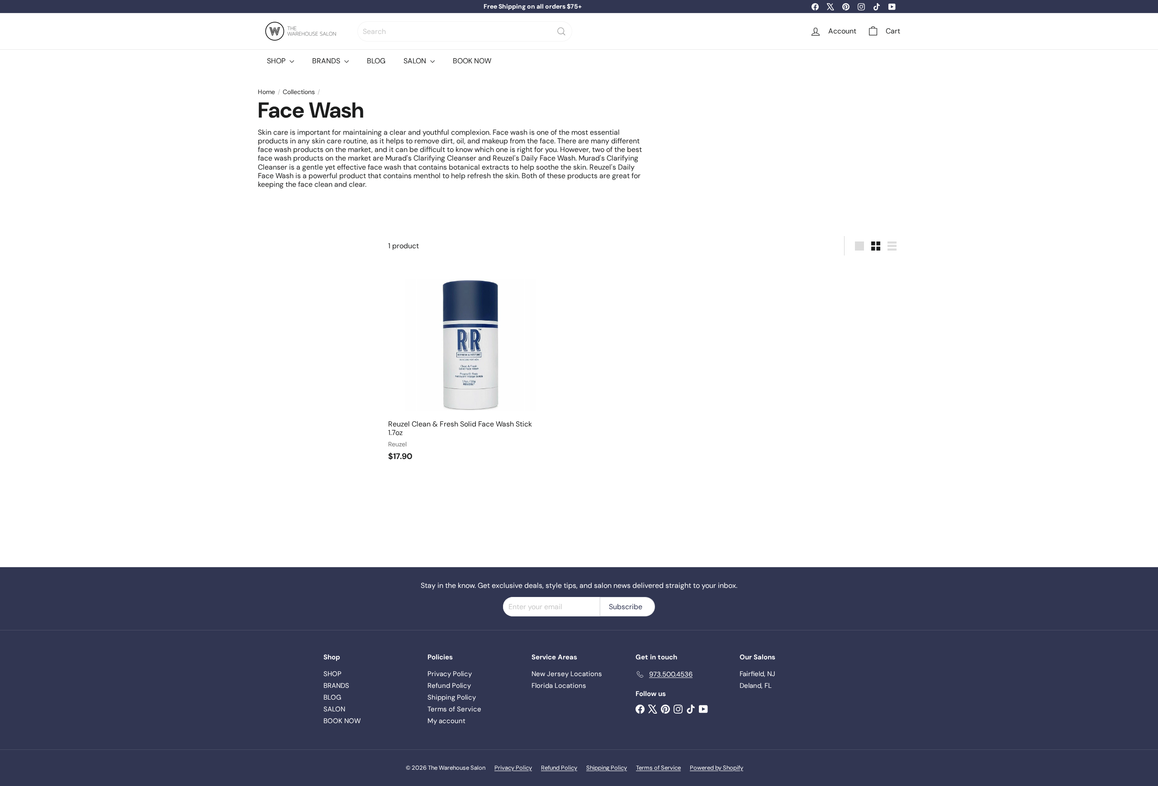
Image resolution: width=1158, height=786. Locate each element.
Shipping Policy (451, 697)
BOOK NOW (472, 61)
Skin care (273, 132)
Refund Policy (449, 685)
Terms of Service (454, 709)
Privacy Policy (449, 673)
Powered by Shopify (716, 768)
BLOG (376, 61)
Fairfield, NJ (757, 673)
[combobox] (464, 31)
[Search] (561, 31)
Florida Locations (559, 685)
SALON (415, 61)
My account (446, 720)
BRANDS (327, 61)
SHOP (277, 61)
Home (266, 92)
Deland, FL (756, 685)
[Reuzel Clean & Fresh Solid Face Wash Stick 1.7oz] (470, 366)
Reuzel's (506, 158)
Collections (299, 92)
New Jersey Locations (567, 673)
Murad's (398, 158)
